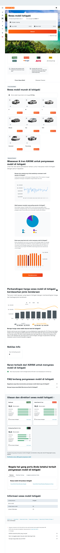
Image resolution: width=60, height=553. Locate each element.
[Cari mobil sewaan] (2, 18)
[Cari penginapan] (2, 15)
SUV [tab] (34, 302)
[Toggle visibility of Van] (35, 232)
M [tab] (29, 302)
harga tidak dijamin (34, 529)
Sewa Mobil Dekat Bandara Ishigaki (18, 484)
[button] (2, 7)
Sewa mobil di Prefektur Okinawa (46, 519)
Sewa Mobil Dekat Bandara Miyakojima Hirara (43, 484)
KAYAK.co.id (9, 519)
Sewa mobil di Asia (23, 519)
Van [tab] (38, 302)
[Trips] (2, 32)
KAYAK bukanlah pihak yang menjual (18, 533)
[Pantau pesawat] (2, 28)
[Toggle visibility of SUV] (35, 230)
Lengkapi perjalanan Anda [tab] (32, 475)
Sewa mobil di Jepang (33, 519)
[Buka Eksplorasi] (2, 25)
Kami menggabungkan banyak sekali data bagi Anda (22, 536)
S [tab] (26, 302)
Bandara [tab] (12, 475)
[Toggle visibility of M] (23, 232)
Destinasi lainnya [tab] (20, 475)
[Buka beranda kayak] (9, 8)
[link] (32, 275)
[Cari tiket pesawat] (2, 12)
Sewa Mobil (16, 519)
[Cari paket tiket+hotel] (2, 21)
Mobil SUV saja (53, 35)
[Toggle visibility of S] (23, 230)
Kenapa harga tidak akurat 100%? (17, 538)
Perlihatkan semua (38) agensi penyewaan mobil (19, 457)
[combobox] (16, 18)
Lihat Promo (19, 112)
